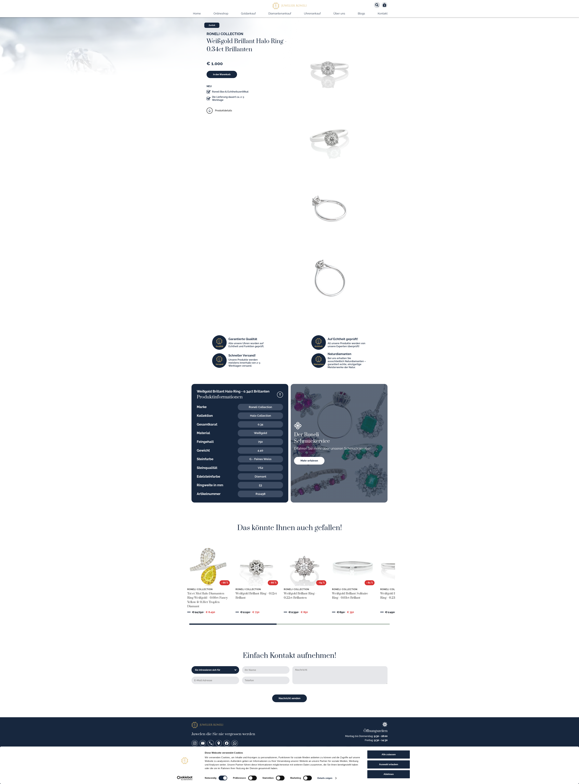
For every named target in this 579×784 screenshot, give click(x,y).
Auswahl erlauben (388, 764)
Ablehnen (389, 774)
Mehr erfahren (309, 460)
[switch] (252, 778)
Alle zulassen (389, 754)
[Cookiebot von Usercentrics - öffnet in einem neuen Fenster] (185, 778)
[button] (384, 5)
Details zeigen (324, 778)
